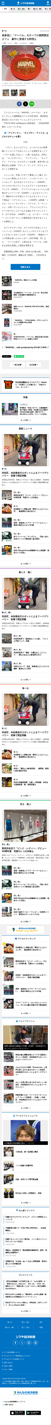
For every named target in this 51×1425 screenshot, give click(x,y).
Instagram (28, 1342)
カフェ (10, 43)
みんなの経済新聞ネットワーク (25, 1393)
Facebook (15, 1342)
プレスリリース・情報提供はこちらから (17, 1356)
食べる (13, 9)
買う (29, 9)
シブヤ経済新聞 (25, 3)
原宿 (4, 43)
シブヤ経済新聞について (12, 1352)
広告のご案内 (8, 1366)
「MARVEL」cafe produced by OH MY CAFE (25, 347)
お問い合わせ (8, 1362)
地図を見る (25, 267)
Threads (35, 1342)
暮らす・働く (37, 9)
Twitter (22, 1342)
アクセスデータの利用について (14, 1359)
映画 (16, 43)
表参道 (32, 43)
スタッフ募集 (8, 1369)
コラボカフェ (23, 43)
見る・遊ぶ (21, 9)
